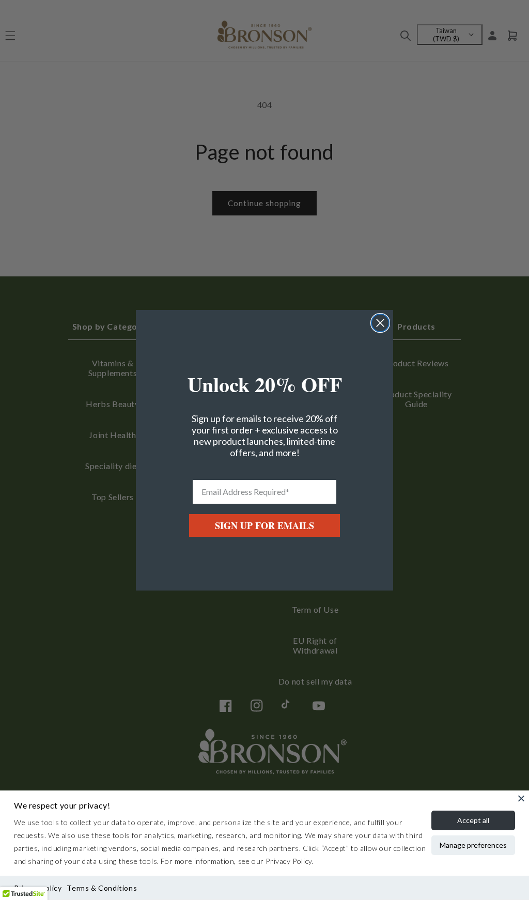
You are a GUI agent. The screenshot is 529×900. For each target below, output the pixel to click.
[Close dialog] (380, 323)
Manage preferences (473, 845)
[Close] (521, 798)
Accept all (473, 820)
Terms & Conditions (102, 887)
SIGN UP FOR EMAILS (264, 525)
